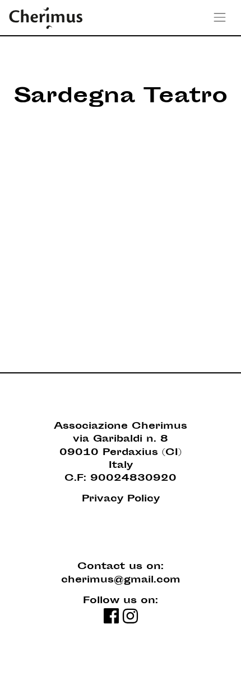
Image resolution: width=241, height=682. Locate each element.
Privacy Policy (121, 499)
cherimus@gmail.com (120, 581)
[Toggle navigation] (220, 17)
